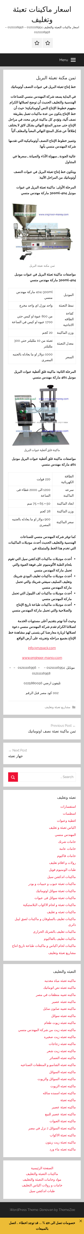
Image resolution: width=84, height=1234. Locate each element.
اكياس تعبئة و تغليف (62, 828)
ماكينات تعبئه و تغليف (61, 912)
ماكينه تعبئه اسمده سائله (59, 1093)
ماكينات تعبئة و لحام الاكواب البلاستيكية (49, 905)
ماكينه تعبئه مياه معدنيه (60, 981)
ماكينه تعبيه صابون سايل (59, 1009)
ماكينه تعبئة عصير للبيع (60, 1114)
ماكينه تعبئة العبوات (63, 1121)
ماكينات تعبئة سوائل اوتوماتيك (56, 891)
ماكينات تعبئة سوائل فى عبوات (55, 898)
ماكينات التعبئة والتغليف (42, 1174)
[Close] (80, 1221)
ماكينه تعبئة (68, 1100)
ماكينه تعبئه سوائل (63, 1016)
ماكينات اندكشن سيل (61, 877)
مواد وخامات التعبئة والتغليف (42, 1179)
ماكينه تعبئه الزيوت (63, 1086)
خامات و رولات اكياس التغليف (42, 1185)
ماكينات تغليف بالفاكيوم (60, 939)
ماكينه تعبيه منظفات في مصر (56, 995)
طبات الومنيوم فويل (62, 870)
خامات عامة (67, 849)
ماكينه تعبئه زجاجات (62, 1044)
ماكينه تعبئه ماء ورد (63, 1149)
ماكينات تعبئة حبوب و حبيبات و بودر (52, 884)
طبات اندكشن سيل (42, 1191)
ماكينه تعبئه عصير (64, 1002)
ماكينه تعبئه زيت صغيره (60, 1037)
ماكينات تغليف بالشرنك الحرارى (54, 932)
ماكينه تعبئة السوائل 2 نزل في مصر (52, 1128)
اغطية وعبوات (66, 821)
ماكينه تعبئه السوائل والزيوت (57, 1079)
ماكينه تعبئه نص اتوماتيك (59, 988)
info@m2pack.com (42, 648)
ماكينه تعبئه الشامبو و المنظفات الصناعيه (48, 1065)
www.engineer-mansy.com (42, 658)
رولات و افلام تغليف (62, 863)
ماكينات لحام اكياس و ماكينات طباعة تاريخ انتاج (44, 946)
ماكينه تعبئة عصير (64, 1107)
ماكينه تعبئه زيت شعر (61, 1051)
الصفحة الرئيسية (42, 1168)
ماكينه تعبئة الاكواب (63, 1135)
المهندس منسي (65, 835)
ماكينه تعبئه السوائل (62, 1072)
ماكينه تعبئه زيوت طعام (60, 1023)
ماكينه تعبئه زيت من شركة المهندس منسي (47, 1030)
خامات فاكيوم (66, 856)
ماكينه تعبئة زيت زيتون (60, 1142)
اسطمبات (69, 813)
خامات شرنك (67, 842)
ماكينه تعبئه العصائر (63, 1058)
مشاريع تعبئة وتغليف (57, 707)
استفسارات (68, 806)
